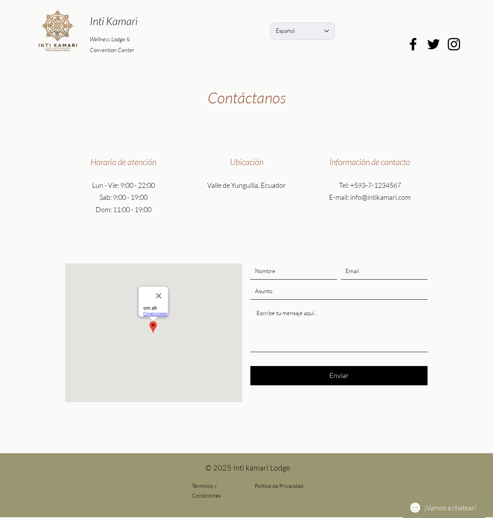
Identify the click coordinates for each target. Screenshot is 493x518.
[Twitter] (433, 44)
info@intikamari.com (380, 197)
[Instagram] (454, 44)
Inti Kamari (114, 20)
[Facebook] (413, 44)
